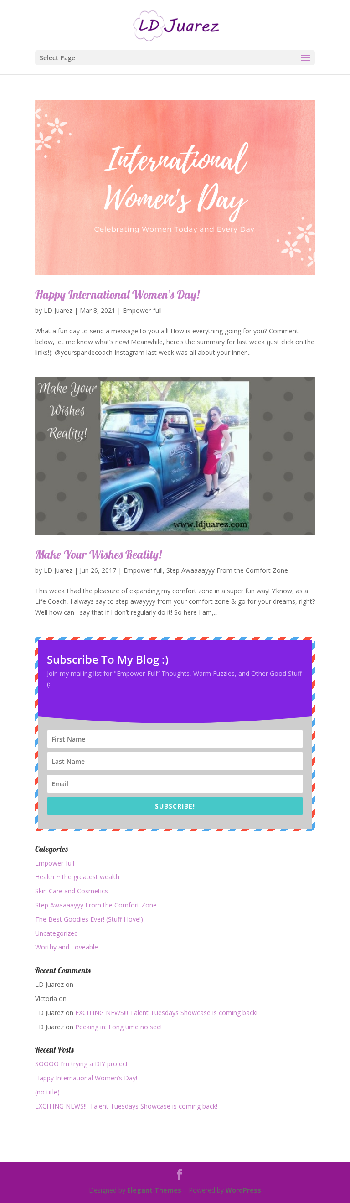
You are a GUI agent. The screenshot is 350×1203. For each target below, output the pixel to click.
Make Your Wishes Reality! (98, 554)
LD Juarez (58, 310)
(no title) (47, 1092)
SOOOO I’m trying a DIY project (81, 1063)
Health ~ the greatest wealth (77, 876)
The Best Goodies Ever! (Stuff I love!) (89, 919)
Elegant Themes (154, 1190)
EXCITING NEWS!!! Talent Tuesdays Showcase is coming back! (166, 1012)
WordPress (243, 1190)
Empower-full (142, 310)
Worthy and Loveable (66, 947)
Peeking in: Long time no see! (118, 1026)
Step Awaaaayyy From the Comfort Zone (227, 570)
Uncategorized (56, 933)
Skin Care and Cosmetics (71, 891)
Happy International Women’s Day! (117, 294)
